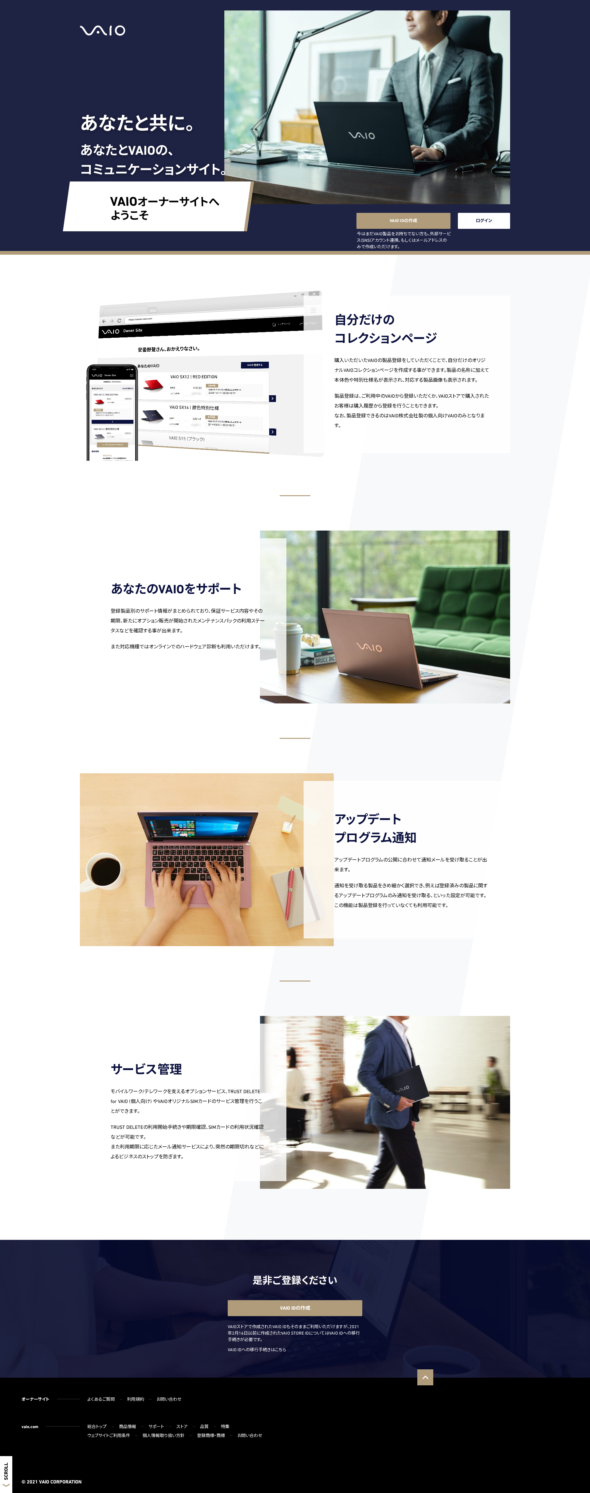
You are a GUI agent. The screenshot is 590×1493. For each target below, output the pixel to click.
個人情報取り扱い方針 (164, 1435)
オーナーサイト (35, 1399)
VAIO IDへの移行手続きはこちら (257, 1349)
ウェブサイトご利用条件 (108, 1435)
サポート (156, 1426)
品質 (204, 1426)
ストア (182, 1426)
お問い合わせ (168, 1399)
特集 (225, 1426)
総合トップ (97, 1426)
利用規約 (135, 1399)
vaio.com (30, 1426)
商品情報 (127, 1426)
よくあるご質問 (101, 1399)
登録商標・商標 (211, 1435)
